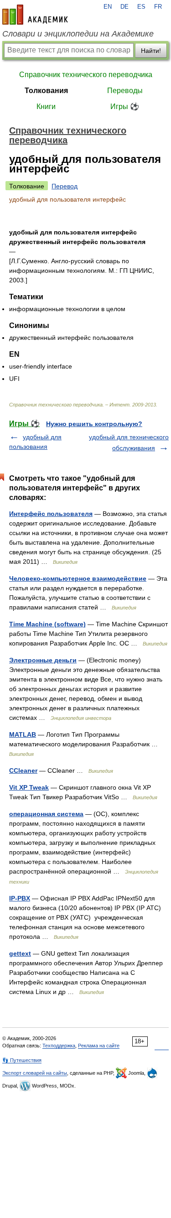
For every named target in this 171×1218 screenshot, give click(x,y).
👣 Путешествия (21, 1060)
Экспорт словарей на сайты (34, 1073)
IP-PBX (19, 898)
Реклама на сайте (98, 1045)
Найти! (151, 50)
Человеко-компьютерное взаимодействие (77, 578)
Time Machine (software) (47, 624)
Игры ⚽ (124, 106)
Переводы (125, 90)
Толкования (46, 90)
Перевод (65, 186)
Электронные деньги (43, 660)
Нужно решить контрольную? (94, 423)
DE (124, 7)
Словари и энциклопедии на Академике (78, 33)
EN (108, 7)
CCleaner (23, 770)
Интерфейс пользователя (51, 513)
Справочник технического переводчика (85, 74)
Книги (46, 106)
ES (141, 7)
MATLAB (22, 734)
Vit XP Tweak (29, 787)
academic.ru (35, 15)
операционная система (46, 813)
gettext (20, 953)
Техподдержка (58, 1045)
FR (158, 7)
